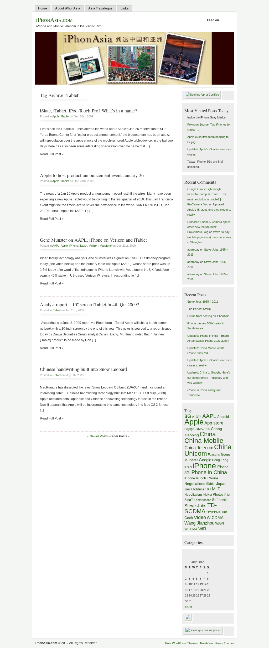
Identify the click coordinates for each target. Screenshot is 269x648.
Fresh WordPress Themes (217, 643)
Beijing (188, 429)
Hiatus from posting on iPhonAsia (208, 316)
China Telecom (198, 447)
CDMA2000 (201, 429)
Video (200, 517)
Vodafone (106, 245)
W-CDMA (215, 517)
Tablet (83, 245)
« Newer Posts (97, 436)
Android (223, 417)
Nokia (207, 494)
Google (205, 460)
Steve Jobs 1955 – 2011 (202, 301)
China (208, 434)
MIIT (216, 489)
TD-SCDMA (200, 508)
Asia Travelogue (100, 8)
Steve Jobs (195, 505)
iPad (188, 467)
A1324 (196, 417)
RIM (227, 494)
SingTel (189, 500)
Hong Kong (220, 460)
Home (42, 8)
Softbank (219, 499)
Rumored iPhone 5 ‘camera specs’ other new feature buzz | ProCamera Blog (209, 227)
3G (187, 416)
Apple (55, 116)
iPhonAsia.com (54, 19)
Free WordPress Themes (181, 643)
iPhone (73, 245)
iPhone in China (208, 472)
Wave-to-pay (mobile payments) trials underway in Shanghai (209, 237)
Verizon (93, 245)
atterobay (193, 249)
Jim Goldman (195, 489)
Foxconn (214, 455)
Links (125, 8)
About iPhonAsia (67, 8)
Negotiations (193, 494)
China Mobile (203, 440)
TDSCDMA (213, 512)
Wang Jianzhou (199, 523)
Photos (218, 494)
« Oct (188, 606)
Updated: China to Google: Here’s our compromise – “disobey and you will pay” (208, 377)
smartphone (203, 499)
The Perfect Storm (199, 308)
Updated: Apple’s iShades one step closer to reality (209, 209)
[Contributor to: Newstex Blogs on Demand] (188, 620)
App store (213, 423)
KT (209, 489)
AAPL (55, 245)
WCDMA (191, 529)
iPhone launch (195, 478)
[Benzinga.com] (204, 630)
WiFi (202, 529)
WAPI (219, 523)
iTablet (65, 116)
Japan (221, 483)
